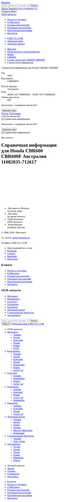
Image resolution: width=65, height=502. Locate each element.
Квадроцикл (13, 299)
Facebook (12, 250)
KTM (16, 348)
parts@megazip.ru (21, 237)
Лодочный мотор (16, 310)
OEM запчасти (8, 14)
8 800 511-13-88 (15, 38)
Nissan (16, 452)
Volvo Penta (19, 441)
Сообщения (13, 474)
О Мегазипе (13, 22)
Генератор (12, 307)
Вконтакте (12, 259)
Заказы (10, 468)
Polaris (16, 345)
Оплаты (11, 471)
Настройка (12, 476)
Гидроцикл (13, 304)
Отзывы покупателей (18, 25)
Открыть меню (9, 11)
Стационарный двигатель (20, 312)
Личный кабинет (16, 44)
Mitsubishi (18, 457)
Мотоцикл (12, 296)
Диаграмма (15, 113)
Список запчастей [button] (10, 116)
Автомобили (13, 315)
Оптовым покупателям (19, 27)
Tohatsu (17, 427)
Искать (34, 5)
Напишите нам (9, 110)
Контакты (12, 33)
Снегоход (12, 301)
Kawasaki (18, 340)
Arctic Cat (18, 370)
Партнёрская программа (19, 30)
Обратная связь (15, 41)
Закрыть (6, 324)
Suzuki (16, 337)
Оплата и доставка (16, 19)
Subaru (16, 460)
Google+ (11, 253)
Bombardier (19, 365)
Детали (5, 113)
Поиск (4, 8)
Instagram (12, 256)
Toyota (16, 447)
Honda (16, 343)
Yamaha (17, 334)
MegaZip (5, 2)
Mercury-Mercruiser (22, 430)
